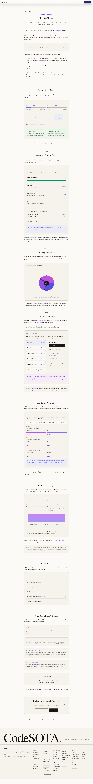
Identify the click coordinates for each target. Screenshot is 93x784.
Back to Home (28, 719)
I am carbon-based (41, 422)
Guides (73, 750)
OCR (64, 2)
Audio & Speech (46, 757)
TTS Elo (87, 2)
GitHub (63, 759)
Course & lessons (75, 754)
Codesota (5, 2)
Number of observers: (52, 105)
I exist (31, 422)
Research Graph (36, 754)
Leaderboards (36, 760)
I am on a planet (62, 422)
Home (25, 11)
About (83, 750)
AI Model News (75, 756)
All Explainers (54, 710)
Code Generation (56, 764)
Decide (24, 2)
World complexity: (31, 105)
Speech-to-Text (56, 756)
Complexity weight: (30, 268)
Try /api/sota (17, 760)
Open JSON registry (66, 755)
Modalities (34, 2)
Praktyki (83, 756)
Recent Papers (58, 2)
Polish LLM (55, 754)
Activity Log (64, 763)
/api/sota (64, 751)
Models (52, 2)
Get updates (84, 760)
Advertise (83, 752)
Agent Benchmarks (56, 766)
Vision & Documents (46, 755)
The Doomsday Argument (41, 710)
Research (47, 2)
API (77, 2)
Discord (83, 758)
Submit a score (8, 760)
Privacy (83, 762)
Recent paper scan (75, 758)
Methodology (35, 766)
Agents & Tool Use (46, 764)
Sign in (81, 2)
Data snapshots (65, 757)
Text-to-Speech (56, 758)
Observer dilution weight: (52, 268)
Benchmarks (40, 2)
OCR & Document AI (56, 750)
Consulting (84, 754)
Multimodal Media (46, 759)
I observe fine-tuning (51, 422)
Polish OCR (55, 752)
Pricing (67, 2)
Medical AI (55, 770)
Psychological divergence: (52, 504)
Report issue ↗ (65, 761)
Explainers (29, 11)
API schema (64, 753)
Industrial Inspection (56, 768)
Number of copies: (30, 504)
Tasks (29, 2)
